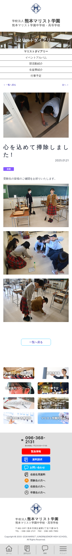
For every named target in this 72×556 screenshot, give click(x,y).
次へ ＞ (65, 85)
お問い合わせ (36, 467)
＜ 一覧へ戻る (9, 85)
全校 (9, 169)
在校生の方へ (37, 486)
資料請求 (36, 459)
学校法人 (36, 520)
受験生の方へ (37, 480)
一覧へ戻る (36, 342)
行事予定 (36, 75)
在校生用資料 (37, 474)
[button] (9, 549)
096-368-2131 (35, 440)
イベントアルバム (36, 57)
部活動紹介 (36, 63)
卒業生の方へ (37, 492)
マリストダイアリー (36, 51)
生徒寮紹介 (36, 69)
